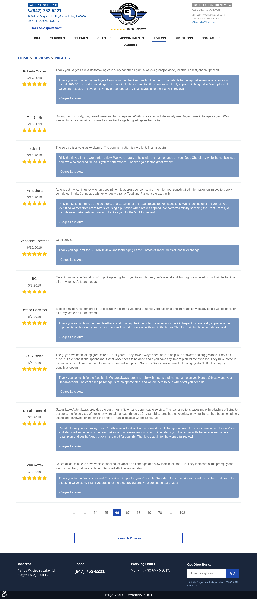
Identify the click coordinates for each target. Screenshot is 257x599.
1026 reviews (136, 29)
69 (149, 512)
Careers (131, 45)
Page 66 (62, 58)
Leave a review (128, 538)
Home (37, 38)
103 (182, 512)
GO (232, 573)
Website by (140, 595)
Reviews (159, 38)
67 (128, 512)
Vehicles (104, 38)
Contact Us (210, 38)
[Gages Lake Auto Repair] (128, 14)
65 (106, 512)
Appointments (132, 38)
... (84, 512)
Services (57, 38)
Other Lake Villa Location (205, 22)
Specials (80, 38)
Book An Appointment (46, 28)
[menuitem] (37, 39)
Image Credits (114, 595)
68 (138, 512)
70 (160, 512)
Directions (184, 38)
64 (95, 512)
